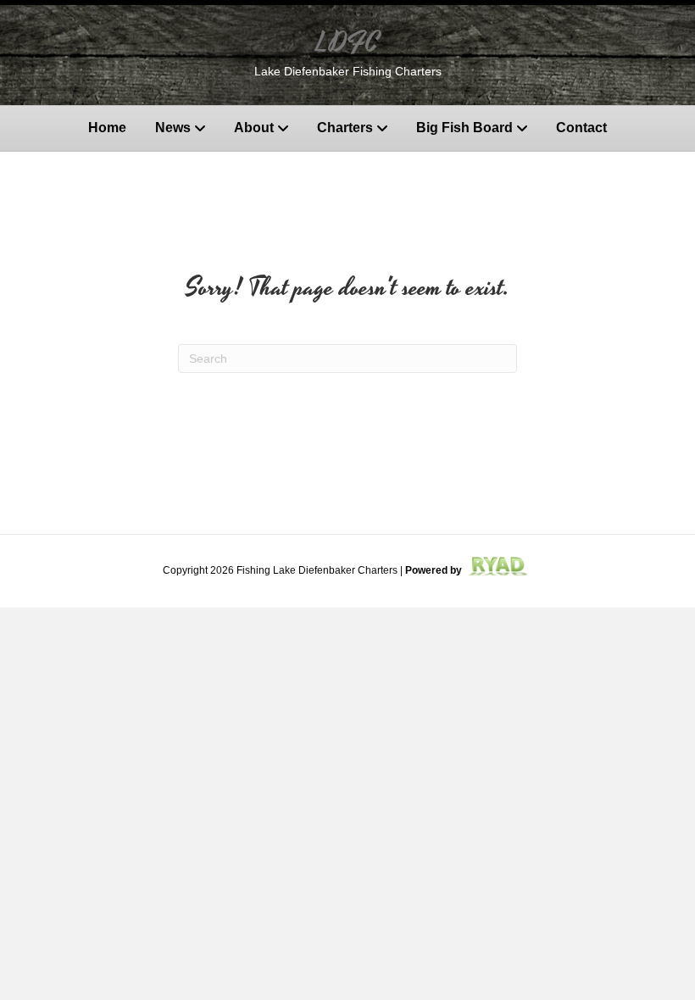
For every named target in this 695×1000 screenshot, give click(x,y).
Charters (345, 127)
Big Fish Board (464, 127)
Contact (581, 127)
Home (107, 127)
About (254, 127)
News (173, 127)
